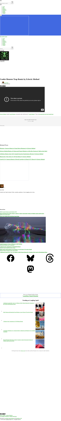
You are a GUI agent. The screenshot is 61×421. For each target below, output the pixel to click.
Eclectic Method (3, 114)
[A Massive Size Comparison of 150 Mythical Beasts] (7, 245)
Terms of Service (9, 415)
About (3, 38)
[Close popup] (1, 15)
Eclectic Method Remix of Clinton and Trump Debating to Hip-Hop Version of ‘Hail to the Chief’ (23, 151)
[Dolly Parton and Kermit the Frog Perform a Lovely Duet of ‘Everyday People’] (7, 247)
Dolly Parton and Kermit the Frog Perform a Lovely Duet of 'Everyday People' (18, 312)
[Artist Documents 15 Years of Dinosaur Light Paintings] (23, 242)
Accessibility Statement (4, 416)
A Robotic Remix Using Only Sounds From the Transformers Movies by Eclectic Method (21, 153)
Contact (3, 45)
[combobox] (5, 48)
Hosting (3, 40)
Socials (3, 42)
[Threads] (3, 86)
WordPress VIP (19, 418)
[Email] (4, 86)
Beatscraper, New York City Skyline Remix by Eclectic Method (15, 156)
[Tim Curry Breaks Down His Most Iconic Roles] (5, 214)
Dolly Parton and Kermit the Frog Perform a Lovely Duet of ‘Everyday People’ (16, 249)
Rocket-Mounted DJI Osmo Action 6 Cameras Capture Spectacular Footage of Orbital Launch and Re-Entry (22, 213)
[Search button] (12, 48)
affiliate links (23, 350)
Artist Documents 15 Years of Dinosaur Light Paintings (11, 243)
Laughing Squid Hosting (30, 296)
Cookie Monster (12, 114)
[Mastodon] (30, 273)
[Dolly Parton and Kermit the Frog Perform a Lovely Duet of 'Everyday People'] (40, 320)
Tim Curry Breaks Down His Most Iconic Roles (9, 216)
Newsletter (4, 41)
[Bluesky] (2, 86)
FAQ (3, 39)
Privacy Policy (2, 415)
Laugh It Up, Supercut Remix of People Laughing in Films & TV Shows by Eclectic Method (22, 159)
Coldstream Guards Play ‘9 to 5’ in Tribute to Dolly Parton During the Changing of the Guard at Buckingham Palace (23, 252)
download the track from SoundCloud (46, 114)
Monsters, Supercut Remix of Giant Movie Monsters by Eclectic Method (17, 148)
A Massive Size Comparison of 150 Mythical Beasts (10, 246)
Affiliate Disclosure (13, 416)
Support (3, 44)
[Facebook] (0, 86)
